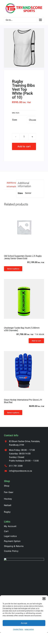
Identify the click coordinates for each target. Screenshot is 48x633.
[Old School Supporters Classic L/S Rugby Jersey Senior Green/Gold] (24, 227)
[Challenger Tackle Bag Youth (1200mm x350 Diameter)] (24, 299)
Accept (24, 623)
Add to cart (24, 146)
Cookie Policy (18, 629)
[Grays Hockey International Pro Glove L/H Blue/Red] (24, 371)
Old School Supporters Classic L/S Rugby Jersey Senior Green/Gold (23, 257)
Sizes (14, 120)
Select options (13, 269)
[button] (44, 598)
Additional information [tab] (10, 185)
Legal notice (29, 629)
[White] (24, 48)
